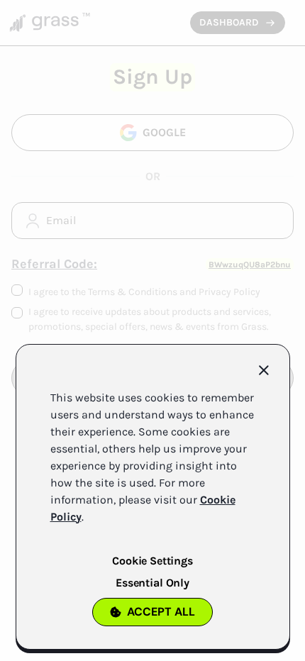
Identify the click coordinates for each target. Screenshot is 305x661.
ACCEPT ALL (161, 611)
